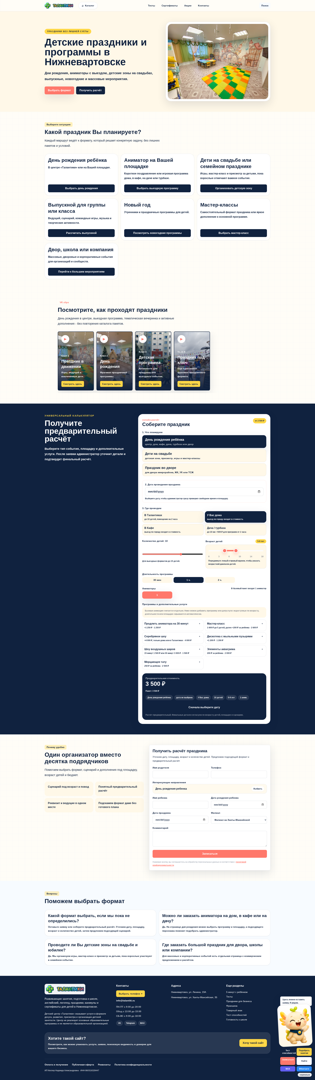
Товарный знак (234, 1010)
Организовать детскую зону (233, 188)
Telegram (130, 1023)
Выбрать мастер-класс (234, 233)
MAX (288, 1069)
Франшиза (231, 1005)
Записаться (209, 853)
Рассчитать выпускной (81, 233)
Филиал (215, 813)
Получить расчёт (90, 90)
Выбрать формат (59, 90)
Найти (304, 1061)
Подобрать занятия (304, 1051)
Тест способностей (288, 1051)
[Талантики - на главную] (60, 6)
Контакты (203, 5)
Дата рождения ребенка (225, 797)
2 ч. (220, 580)
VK (119, 1023)
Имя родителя (161, 767)
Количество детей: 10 (161, 551)
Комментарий (160, 828)
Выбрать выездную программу (157, 188)
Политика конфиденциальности (133, 1064)
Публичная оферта (83, 1064)
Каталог (88, 5)
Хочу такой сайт (253, 1043)
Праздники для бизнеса (239, 1001)
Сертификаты (170, 5)
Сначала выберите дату (204, 707)
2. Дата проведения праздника (186, 491)
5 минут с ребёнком (237, 992)
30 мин (157, 580)
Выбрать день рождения (81, 188)
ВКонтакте (304, 1069)
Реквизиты (104, 1064)
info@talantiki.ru (125, 1000)
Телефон (216, 767)
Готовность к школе (236, 1019)
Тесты (151, 5)
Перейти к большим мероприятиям (81, 271)
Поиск (264, 5)
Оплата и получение (56, 1064)
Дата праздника (162, 813)
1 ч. (188, 580)
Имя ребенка (160, 797)
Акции (187, 5)
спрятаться (305, 1075)
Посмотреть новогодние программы (157, 233)
